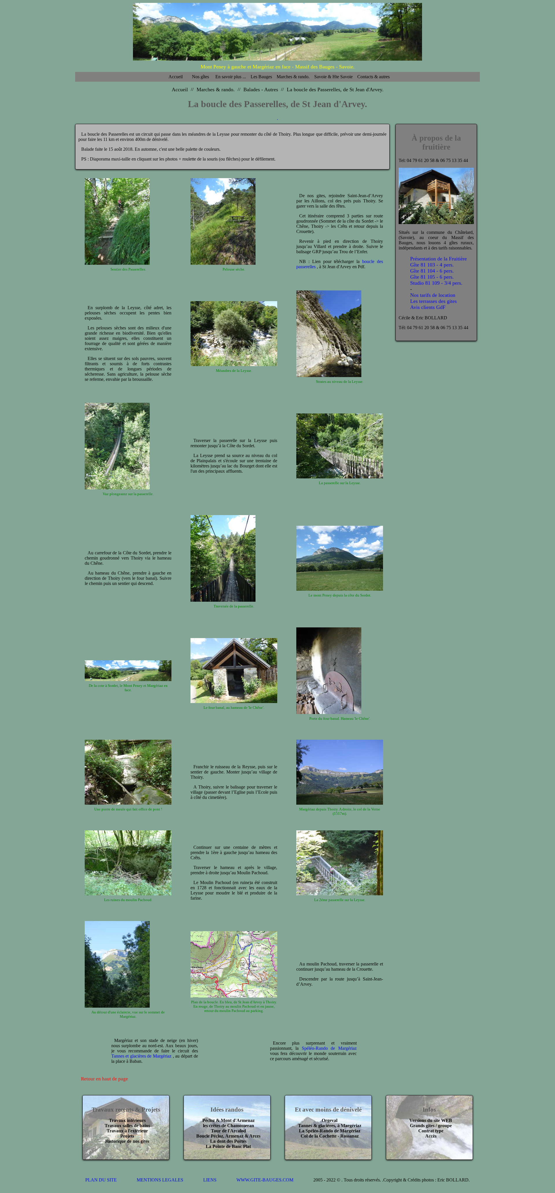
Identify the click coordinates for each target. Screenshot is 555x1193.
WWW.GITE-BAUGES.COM (264, 1179)
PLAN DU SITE (101, 1179)
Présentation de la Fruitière (438, 258)
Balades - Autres (260, 89)
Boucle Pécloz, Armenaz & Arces (228, 1136)
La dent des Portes (228, 1141)
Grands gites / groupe (431, 1125)
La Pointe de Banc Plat (228, 1146)
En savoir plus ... (230, 76)
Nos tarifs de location (432, 295)
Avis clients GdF (427, 307)
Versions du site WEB (430, 1120)
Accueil (176, 76)
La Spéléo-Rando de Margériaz (329, 1130)
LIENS (210, 1179)
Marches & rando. (293, 76)
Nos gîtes (200, 76)
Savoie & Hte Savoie (333, 76)
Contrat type (430, 1130)
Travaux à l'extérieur (127, 1130)
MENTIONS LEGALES (160, 1179)
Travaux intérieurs (127, 1120)
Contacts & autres (373, 76)
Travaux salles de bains (127, 1125)
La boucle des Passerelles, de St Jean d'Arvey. (335, 89)
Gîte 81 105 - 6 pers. (432, 276)
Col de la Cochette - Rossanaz (330, 1136)
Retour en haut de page (104, 1079)
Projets (127, 1136)
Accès (430, 1136)
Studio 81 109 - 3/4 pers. (436, 283)
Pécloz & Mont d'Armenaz (228, 1120)
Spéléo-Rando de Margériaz (329, 1048)
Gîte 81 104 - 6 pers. (432, 270)
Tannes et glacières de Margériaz (141, 1056)
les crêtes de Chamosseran (228, 1125)
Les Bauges (261, 76)
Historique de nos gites (127, 1141)
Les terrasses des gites (433, 301)
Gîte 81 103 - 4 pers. (432, 264)
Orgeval (329, 1120)
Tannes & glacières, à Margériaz (329, 1125)
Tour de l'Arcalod (228, 1130)
